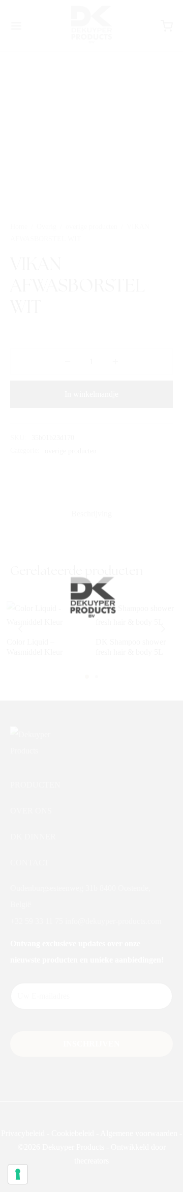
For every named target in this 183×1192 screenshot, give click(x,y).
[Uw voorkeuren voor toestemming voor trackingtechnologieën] (17, 1174)
